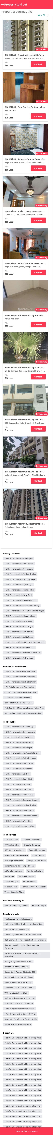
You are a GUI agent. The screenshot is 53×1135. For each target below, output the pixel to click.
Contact (38, 64)
